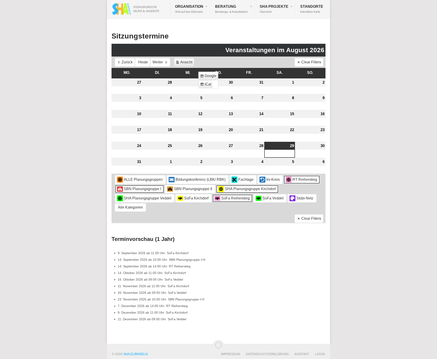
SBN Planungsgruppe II (193, 189)
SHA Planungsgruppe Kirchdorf (250, 189)
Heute (143, 62)
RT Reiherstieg (304, 179)
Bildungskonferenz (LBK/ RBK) (200, 179)
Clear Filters (311, 62)
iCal (206, 85)
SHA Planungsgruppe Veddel (147, 198)
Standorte (311, 9)
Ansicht (184, 63)
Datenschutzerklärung (267, 354)
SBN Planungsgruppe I (142, 189)
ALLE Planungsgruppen (143, 179)
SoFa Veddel (273, 198)
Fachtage (246, 179)
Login (320, 354)
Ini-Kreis (273, 179)
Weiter (157, 62)
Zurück (127, 62)
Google (209, 77)
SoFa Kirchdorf (196, 198)
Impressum (230, 354)
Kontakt (302, 354)
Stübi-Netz (304, 198)
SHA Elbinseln (135, 354)
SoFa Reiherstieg (235, 198)
